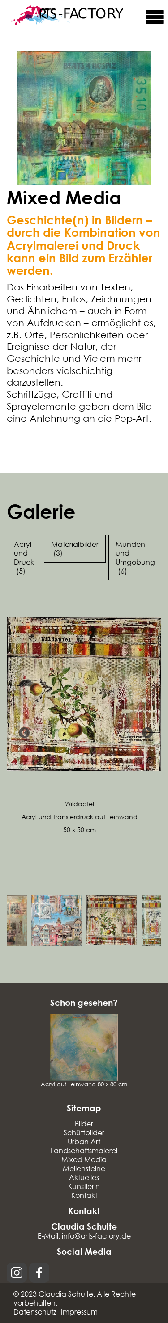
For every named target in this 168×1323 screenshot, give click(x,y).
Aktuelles (84, 1177)
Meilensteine (84, 1168)
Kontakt (84, 1195)
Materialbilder (75, 548)
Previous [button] (22, 731)
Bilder (84, 1123)
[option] (84, 718)
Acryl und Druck (24, 557)
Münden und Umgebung (135, 557)
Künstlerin (84, 1186)
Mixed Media (84, 1159)
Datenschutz (34, 1311)
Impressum (79, 1311)
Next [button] (145, 731)
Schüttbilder (84, 1132)
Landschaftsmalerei (84, 1150)
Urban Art (84, 1141)
